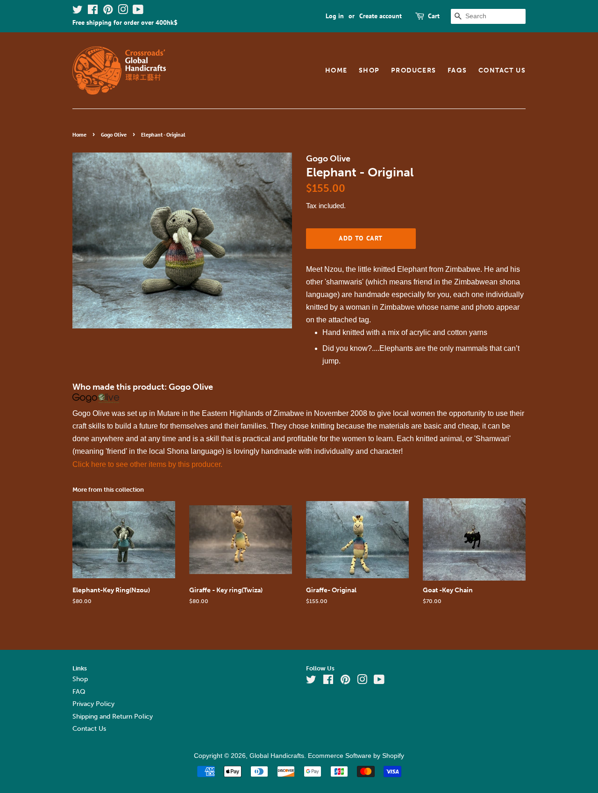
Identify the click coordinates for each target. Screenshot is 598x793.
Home (336, 70)
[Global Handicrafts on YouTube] (138, 11)
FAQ (78, 692)
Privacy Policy (93, 704)
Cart (434, 16)
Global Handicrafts (276, 755)
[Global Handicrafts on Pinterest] (108, 11)
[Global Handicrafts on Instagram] (123, 11)
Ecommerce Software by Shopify (356, 755)
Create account (380, 16)
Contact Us (502, 70)
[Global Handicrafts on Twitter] (77, 11)
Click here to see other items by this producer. (147, 464)
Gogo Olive (114, 134)
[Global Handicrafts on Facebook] (92, 11)
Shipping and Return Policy (112, 716)
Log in (335, 16)
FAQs (457, 70)
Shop (369, 70)
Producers (413, 70)
